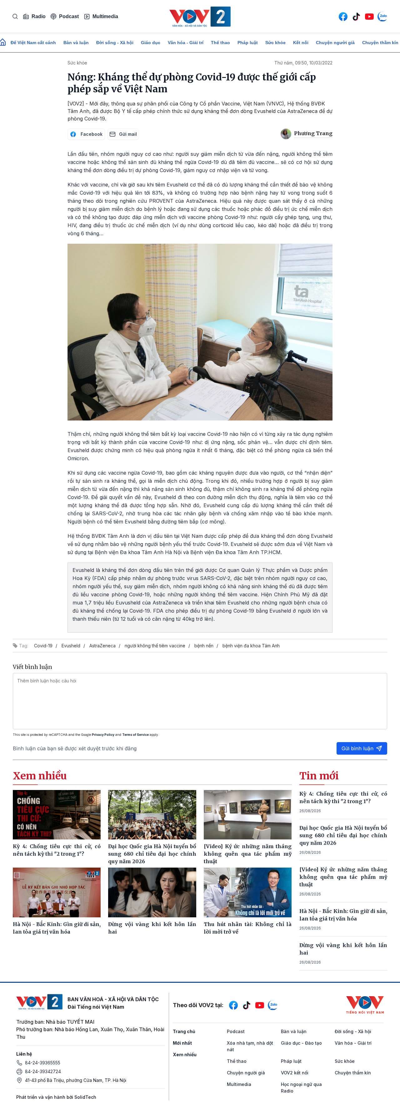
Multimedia (105, 16)
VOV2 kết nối (294, 1072)
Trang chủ (184, 1031)
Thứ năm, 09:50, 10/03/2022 (303, 62)
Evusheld (71, 645)
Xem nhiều (185, 1054)
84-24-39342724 (43, 1071)
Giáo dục (150, 42)
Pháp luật (248, 42)
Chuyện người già (335, 42)
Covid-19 (43, 645)
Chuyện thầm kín (353, 1072)
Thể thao (220, 42)
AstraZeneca (102, 645)
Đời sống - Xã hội (114, 42)
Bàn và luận (76, 42)
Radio (39, 16)
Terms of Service (135, 734)
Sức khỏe (275, 42)
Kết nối (300, 42)
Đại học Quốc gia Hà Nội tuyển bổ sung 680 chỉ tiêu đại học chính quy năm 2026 (343, 835)
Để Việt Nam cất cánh (33, 42)
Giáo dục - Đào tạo (301, 1043)
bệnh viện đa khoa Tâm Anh (251, 645)
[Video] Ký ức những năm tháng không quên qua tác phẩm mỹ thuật (343, 877)
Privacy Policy (103, 734)
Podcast (69, 16)
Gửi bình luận (357, 748)
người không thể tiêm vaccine (155, 645)
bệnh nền (203, 645)
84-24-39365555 (42, 1062)
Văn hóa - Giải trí (185, 42)
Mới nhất (182, 1043)
